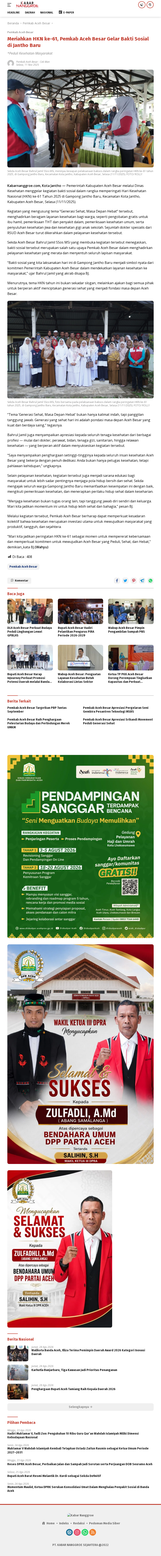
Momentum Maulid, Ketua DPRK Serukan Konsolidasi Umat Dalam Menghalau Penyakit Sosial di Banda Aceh (78, 1489)
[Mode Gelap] (141, 4)
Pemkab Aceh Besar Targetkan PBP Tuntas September (37, 709)
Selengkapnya (79, 1407)
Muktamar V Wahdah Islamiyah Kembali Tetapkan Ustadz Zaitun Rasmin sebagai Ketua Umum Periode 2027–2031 (78, 1450)
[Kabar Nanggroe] (27, 4)
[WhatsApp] (85, 1532)
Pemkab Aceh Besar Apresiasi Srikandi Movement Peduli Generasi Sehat (118, 721)
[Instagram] (77, 1532)
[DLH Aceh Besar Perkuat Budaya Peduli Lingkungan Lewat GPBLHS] (30, 611)
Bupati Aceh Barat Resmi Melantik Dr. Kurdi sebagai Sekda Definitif (54, 1476)
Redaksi (79, 1523)
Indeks (64, 1523)
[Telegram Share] (142, 580)
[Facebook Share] (117, 580)
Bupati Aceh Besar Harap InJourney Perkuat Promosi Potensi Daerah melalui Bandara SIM (29, 678)
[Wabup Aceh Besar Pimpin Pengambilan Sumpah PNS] (131, 611)
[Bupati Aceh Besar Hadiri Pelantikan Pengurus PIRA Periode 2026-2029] (80, 611)
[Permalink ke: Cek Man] (10, 63)
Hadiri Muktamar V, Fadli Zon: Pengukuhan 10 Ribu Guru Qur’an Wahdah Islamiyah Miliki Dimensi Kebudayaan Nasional (73, 1435)
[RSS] (92, 1532)
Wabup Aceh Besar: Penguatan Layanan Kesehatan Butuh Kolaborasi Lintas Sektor (79, 678)
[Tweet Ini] (125, 580)
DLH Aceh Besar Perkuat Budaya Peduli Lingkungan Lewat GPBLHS (29, 631)
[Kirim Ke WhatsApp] (150, 580)
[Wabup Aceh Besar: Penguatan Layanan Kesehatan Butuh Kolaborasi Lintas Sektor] (80, 657)
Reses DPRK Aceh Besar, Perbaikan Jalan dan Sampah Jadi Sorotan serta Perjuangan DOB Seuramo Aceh (79, 1464)
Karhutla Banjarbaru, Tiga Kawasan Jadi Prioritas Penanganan (74, 1370)
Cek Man (45, 62)
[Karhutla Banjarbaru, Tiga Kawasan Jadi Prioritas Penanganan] (17, 1372)
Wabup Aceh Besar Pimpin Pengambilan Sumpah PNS (126, 629)
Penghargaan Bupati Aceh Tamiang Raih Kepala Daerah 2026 (73, 1389)
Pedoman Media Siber (104, 1523)
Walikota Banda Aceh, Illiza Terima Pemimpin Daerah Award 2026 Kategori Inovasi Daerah (88, 1352)
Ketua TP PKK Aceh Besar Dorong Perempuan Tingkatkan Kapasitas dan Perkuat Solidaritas (130, 678)
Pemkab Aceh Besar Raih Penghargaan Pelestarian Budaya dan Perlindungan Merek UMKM (38, 723)
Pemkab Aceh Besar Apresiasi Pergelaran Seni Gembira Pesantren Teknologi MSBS (115, 709)
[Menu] (10, 4)
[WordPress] (69, 1532)
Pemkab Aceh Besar (20, 32)
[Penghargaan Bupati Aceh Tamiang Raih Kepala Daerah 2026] (17, 1392)
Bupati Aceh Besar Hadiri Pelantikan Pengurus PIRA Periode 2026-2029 (76, 631)
